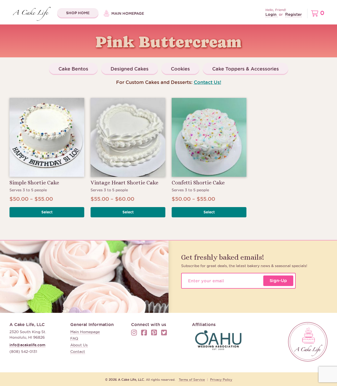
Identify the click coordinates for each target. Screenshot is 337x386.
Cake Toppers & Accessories (245, 68)
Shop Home (78, 13)
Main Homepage (127, 13)
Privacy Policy (221, 379)
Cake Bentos (73, 68)
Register (293, 14)
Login (271, 14)
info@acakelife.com (27, 345)
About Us (79, 345)
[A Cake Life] (308, 342)
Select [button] (47, 212)
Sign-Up (278, 280)
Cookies (180, 68)
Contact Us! (207, 82)
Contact (77, 351)
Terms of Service (192, 379)
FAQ (74, 338)
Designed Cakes (129, 68)
